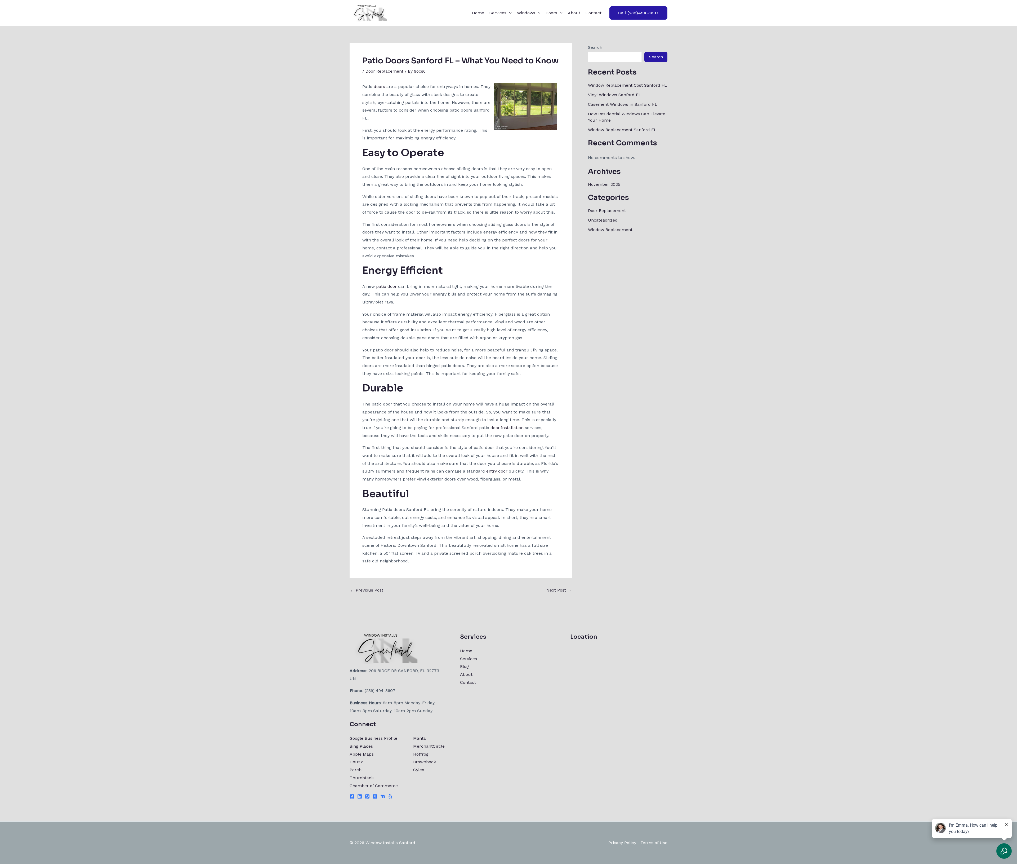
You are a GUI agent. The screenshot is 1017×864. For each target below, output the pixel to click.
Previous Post (366, 590)
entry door (496, 471)
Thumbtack (362, 777)
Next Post (559, 590)
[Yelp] (390, 796)
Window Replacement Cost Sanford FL (627, 85)
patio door (386, 286)
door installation (507, 427)
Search (595, 47)
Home (478, 12)
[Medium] (375, 796)
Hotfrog (421, 754)
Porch (356, 769)
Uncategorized (603, 220)
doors (379, 86)
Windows (526, 12)
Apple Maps (362, 754)
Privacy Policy (622, 842)
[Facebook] (352, 796)
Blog (464, 666)
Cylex (418, 769)
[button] (509, 13)
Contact (593, 12)
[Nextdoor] (382, 796)
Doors (551, 12)
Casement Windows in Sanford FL (622, 104)
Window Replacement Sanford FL (622, 129)
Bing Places (361, 746)
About (574, 12)
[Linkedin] (359, 796)
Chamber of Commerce (374, 785)
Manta (419, 738)
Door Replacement (384, 71)
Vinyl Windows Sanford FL (614, 94)
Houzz (356, 761)
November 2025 (604, 184)
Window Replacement (610, 229)
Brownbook (424, 761)
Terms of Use (653, 842)
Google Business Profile (373, 738)
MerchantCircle (429, 746)
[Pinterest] (367, 796)
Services (497, 12)
